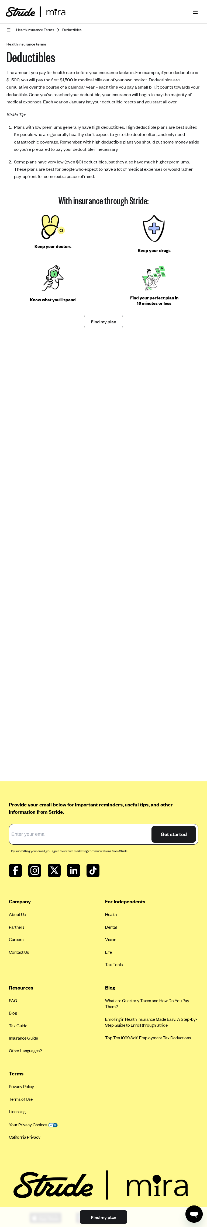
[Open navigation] (9, 30)
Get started (174, 834)
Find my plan (103, 321)
